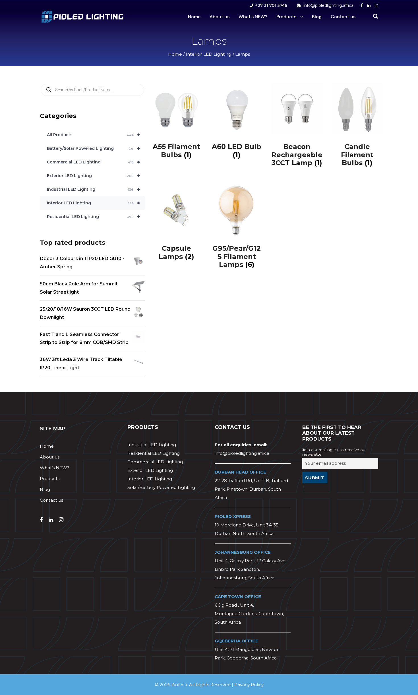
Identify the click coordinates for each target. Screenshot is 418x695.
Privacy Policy (249, 684)
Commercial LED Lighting (93, 162)
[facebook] (362, 5)
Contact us (343, 17)
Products (286, 17)
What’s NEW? (253, 17)
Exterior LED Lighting (93, 175)
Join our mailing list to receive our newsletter (334, 452)
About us (219, 17)
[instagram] (376, 5)
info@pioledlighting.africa (328, 5)
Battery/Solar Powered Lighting (93, 148)
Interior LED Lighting (208, 54)
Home (194, 17)
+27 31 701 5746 (271, 5)
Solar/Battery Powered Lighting (161, 487)
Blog (317, 17)
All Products (93, 134)
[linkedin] (369, 5)
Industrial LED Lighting (93, 189)
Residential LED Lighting (93, 216)
